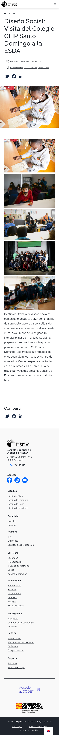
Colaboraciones (16, 68)
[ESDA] (9, 4)
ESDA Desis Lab (30, 68)
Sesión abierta (43, 68)
